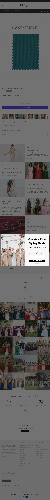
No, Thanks (37, 263)
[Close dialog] (48, 235)
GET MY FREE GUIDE (37, 260)
